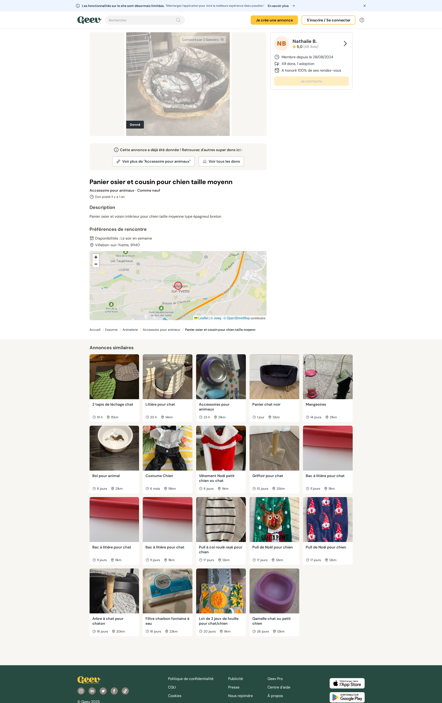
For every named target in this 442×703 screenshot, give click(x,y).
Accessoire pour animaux (162, 330)
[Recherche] (178, 20)
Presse (233, 687)
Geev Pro (275, 678)
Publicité (235, 678)
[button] (95, 257)
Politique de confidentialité (190, 678)
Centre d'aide (279, 687)
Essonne (112, 330)
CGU (172, 687)
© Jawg (215, 318)
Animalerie (130, 330)
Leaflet (203, 318)
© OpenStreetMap (237, 318)
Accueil (95, 330)
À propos (275, 695)
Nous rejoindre (240, 695)
